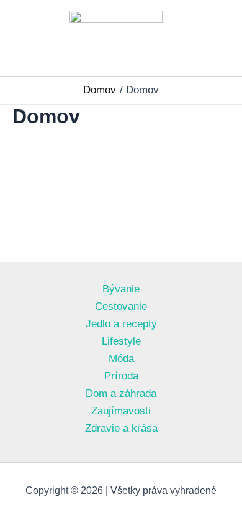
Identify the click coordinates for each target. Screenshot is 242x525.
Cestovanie (121, 306)
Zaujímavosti (121, 411)
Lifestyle (121, 341)
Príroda (121, 376)
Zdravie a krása (121, 428)
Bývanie (121, 289)
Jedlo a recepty (121, 324)
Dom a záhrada (121, 393)
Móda (121, 359)
